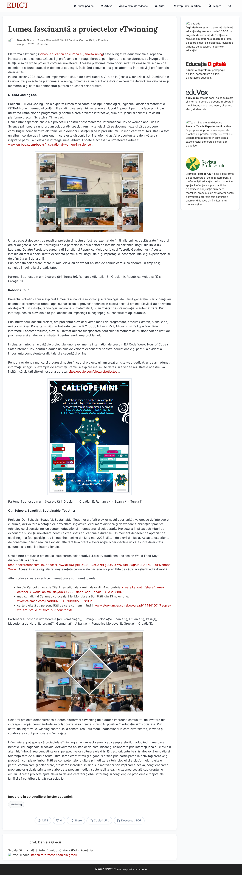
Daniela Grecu (26, 40)
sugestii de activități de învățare (205, 35)
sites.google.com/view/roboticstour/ (94, 371)
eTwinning (16, 804)
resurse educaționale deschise (204, 38)
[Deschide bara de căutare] (230, 6)
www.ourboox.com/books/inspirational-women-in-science (49, 144)
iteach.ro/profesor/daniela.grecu (54, 855)
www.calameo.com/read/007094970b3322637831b (54, 601)
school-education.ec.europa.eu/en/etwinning (71, 54)
